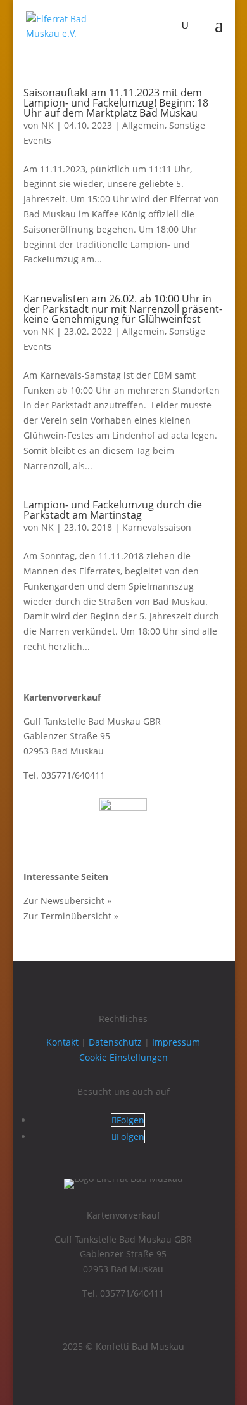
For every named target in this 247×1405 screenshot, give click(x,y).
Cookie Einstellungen (123, 1057)
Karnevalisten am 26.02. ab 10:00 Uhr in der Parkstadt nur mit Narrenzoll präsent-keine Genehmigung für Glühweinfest (122, 309)
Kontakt (62, 1042)
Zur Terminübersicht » (70, 916)
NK (47, 125)
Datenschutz (115, 1042)
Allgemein (143, 125)
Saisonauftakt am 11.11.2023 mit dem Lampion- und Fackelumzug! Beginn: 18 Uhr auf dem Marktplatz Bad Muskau (115, 103)
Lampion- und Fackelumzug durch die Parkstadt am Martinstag (112, 510)
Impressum (176, 1042)
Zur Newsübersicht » (67, 901)
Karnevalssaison (156, 527)
